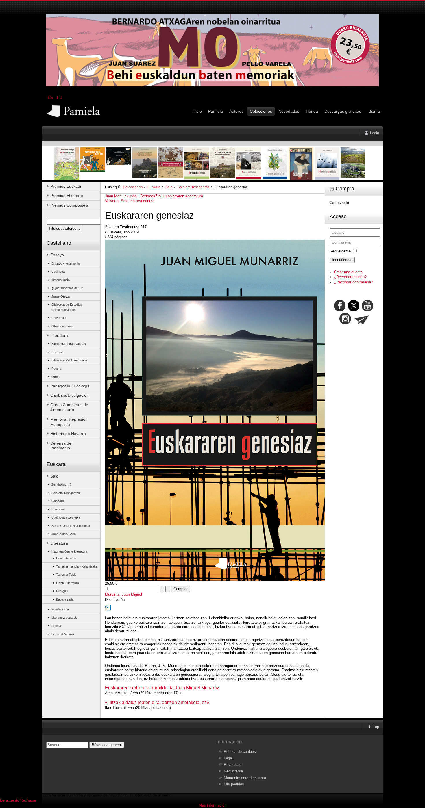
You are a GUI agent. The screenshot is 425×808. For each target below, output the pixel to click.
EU (59, 97)
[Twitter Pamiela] (373, 310)
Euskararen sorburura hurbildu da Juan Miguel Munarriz (162, 687)
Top (376, 727)
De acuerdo (9, 800)
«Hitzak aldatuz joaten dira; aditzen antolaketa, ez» (157, 702)
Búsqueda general (107, 745)
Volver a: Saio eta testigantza (129, 201)
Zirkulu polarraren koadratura (179, 196)
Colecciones (133, 187)
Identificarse (342, 260)
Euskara (153, 187)
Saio (169, 187)
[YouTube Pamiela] (367, 310)
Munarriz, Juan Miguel (123, 594)
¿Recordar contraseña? (353, 282)
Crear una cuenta (348, 272)
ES (51, 97)
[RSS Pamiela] (345, 323)
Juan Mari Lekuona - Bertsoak (130, 196)
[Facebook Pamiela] (340, 310)
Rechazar (28, 800)
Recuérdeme (340, 251)
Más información (212, 805)
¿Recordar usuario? (350, 277)
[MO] (212, 85)
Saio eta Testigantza (193, 187)
